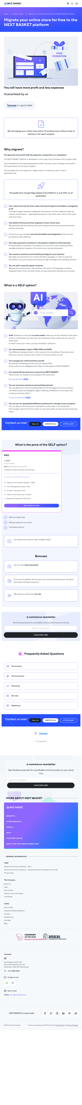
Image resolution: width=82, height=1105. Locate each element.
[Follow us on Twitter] (51, 1013)
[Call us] (68, 3)
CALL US (35, 424)
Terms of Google (72, 1025)
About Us (7, 884)
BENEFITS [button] (10, 816)
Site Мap (7, 920)
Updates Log (8, 917)
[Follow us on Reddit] (75, 1013)
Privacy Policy (9, 873)
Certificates (8, 896)
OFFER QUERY (68, 424)
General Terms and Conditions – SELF (18, 866)
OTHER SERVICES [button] (13, 821)
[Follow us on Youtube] (69, 1013)
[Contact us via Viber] (13, 983)
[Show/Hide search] (72, 3)
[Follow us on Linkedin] (63, 1013)
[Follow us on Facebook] (45, 1013)
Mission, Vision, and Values (13, 893)
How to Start (8, 907)
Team (6, 887)
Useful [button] (9, 827)
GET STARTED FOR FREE (32, 506)
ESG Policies (8, 890)
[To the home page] (12, 3)
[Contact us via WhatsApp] (7, 983)
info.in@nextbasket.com (18, 995)
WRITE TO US (50, 424)
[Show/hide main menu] (77, 3)
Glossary (7, 914)
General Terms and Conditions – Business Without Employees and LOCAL (31, 870)
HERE (25, 379)
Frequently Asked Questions (14, 911)
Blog (5, 923)
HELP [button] (8, 833)
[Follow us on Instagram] (57, 1013)
